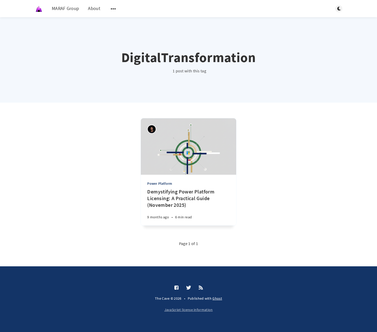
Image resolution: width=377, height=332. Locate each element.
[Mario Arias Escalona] (151, 129)
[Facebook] (176, 288)
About (94, 8)
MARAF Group (65, 8)
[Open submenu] (113, 9)
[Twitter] (188, 288)
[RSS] (201, 288)
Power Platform (159, 183)
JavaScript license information (188, 309)
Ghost (217, 298)
